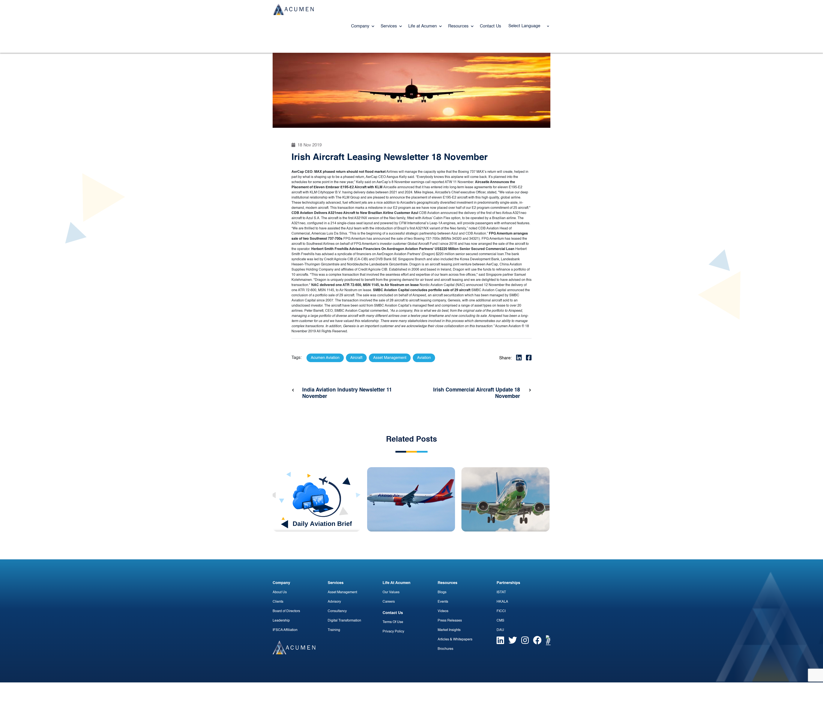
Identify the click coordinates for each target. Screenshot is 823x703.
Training (334, 630)
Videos (443, 611)
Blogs (442, 592)
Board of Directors (286, 611)
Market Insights (449, 630)
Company (361, 26)
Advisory (334, 602)
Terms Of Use (393, 622)
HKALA (502, 602)
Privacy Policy (393, 631)
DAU (500, 630)
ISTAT (501, 592)
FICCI (501, 611)
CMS (500, 620)
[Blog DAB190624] (317, 499)
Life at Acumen (423, 26)
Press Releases (450, 620)
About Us (280, 592)
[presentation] (292, 390)
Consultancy (337, 611)
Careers (389, 602)
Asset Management (342, 592)
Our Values (391, 592)
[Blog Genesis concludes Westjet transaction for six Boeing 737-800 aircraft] (505, 499)
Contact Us (490, 26)
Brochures (445, 649)
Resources (459, 26)
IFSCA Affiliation (285, 630)
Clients (278, 602)
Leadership (281, 620)
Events (443, 602)
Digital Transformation (344, 620)
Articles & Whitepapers (455, 639)
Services (389, 26)
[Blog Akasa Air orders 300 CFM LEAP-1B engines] (411, 499)
